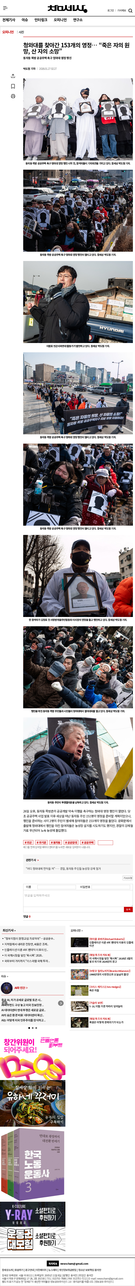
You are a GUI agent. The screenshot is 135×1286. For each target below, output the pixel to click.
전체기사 (8, 20)
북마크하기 (13, 86)
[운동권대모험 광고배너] (32, 1251)
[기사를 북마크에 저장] (13, 86)
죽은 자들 (105, 988)
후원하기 (19, 1270)
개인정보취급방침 (67, 1270)
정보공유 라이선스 (104, 1281)
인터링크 (40, 20)
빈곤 (29, 842)
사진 (21, 32)
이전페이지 (41, 1270)
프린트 (13, 96)
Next (61, 1003)
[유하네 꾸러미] (32, 1125)
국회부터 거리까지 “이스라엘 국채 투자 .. (27, 961)
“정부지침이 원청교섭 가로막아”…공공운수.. (29, 938)
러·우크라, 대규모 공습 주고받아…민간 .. (24, 1020)
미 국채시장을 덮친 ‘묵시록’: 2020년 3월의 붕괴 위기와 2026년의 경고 (111, 958)
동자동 (56, 842)
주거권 (42, 842)
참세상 (67, 9)
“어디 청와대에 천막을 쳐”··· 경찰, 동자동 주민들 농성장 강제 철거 (63, 868)
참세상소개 (7, 1270)
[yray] (32, 1225)
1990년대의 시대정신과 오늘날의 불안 (109, 972)
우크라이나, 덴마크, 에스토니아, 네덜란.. (24, 1015)
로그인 (110, 10)
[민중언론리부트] (32, 1079)
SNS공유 (13, 76)
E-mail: (92, 1278)
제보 (121, 10)
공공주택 (88, 842)
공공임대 (72, 842)
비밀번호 (85, 886)
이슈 (25, 20)
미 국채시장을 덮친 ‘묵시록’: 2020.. (23, 955)
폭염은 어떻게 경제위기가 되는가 (106, 1020)
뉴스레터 (52, 1270)
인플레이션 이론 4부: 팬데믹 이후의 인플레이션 (111, 942)
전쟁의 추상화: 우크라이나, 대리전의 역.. (24, 1000)
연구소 (78, 20)
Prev (4, 1003)
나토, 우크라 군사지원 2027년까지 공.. (22, 1010)
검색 (130, 10)
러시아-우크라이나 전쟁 (28, 987)
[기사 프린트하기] (13, 96)
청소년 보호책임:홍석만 (89, 1270)
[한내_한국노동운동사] (32, 1200)
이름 (28, 886)
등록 (128, 909)
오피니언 (60, 20)
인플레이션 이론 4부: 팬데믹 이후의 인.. (26, 950)
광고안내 (29, 1270)
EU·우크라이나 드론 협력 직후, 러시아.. (23, 1005)
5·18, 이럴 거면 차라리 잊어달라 (106, 1004)
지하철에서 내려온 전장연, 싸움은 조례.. (26, 944)
